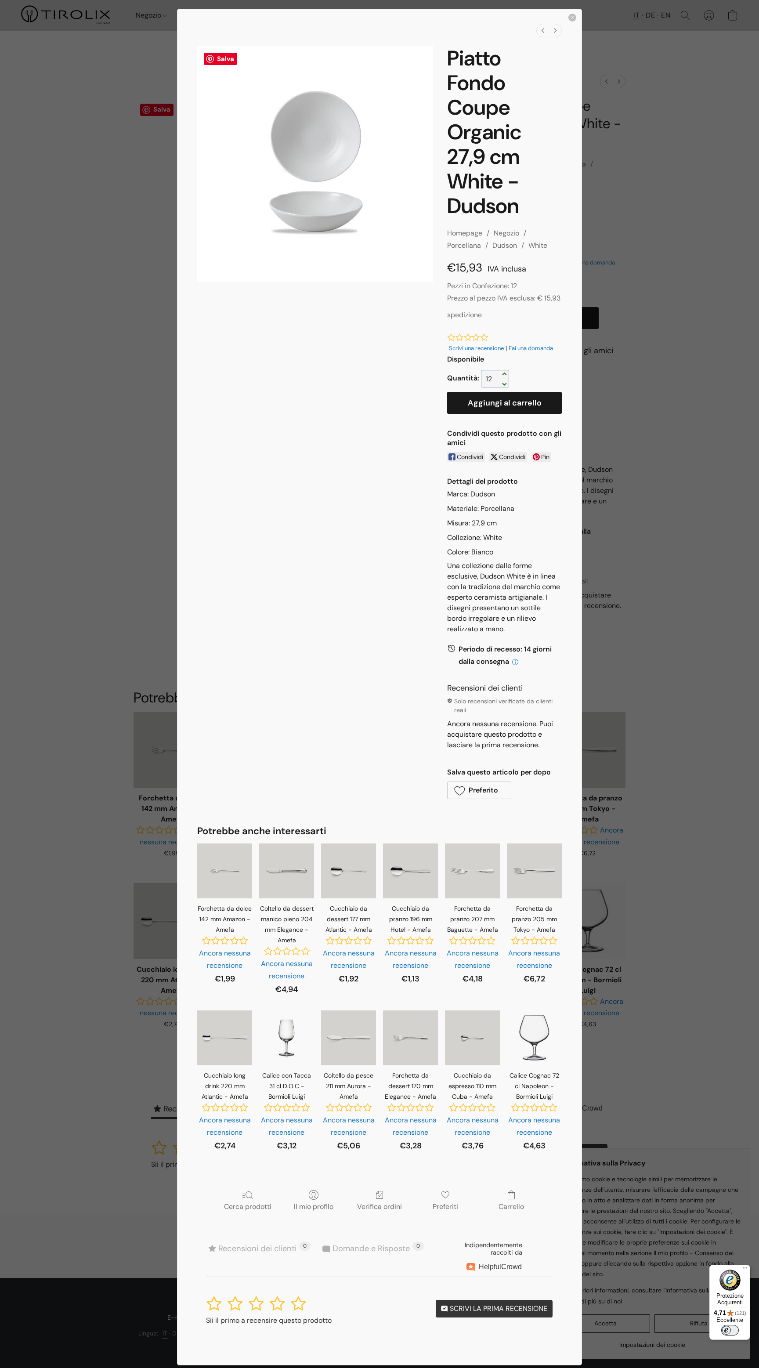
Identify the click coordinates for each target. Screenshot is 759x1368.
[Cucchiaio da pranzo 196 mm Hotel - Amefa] (410, 870)
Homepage (464, 233)
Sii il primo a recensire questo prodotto (269, 1320)
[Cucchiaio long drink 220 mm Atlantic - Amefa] (224, 1037)
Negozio (506, 233)
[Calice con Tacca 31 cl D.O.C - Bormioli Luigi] (286, 1037)
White (537, 245)
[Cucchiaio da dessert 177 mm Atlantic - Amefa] (348, 870)
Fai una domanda (531, 348)
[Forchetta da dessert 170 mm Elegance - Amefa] (410, 1037)
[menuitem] (543, 30)
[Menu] (745, 1270)
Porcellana (464, 245)
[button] (479, 790)
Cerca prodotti (247, 1206)
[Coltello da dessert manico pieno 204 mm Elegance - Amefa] (286, 870)
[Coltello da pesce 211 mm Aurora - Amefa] (348, 1037)
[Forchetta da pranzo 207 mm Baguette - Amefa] (472, 870)
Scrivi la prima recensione (497, 1308)
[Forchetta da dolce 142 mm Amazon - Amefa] (224, 870)
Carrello (511, 1206)
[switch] (730, 1330)
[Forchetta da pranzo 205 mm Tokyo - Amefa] (534, 870)
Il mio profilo (313, 1206)
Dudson (504, 245)
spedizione (464, 314)
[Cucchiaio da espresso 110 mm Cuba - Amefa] (472, 1037)
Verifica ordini (379, 1206)
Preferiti (445, 1206)
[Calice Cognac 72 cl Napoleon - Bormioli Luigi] (534, 1037)
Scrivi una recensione (476, 348)
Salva (225, 58)
